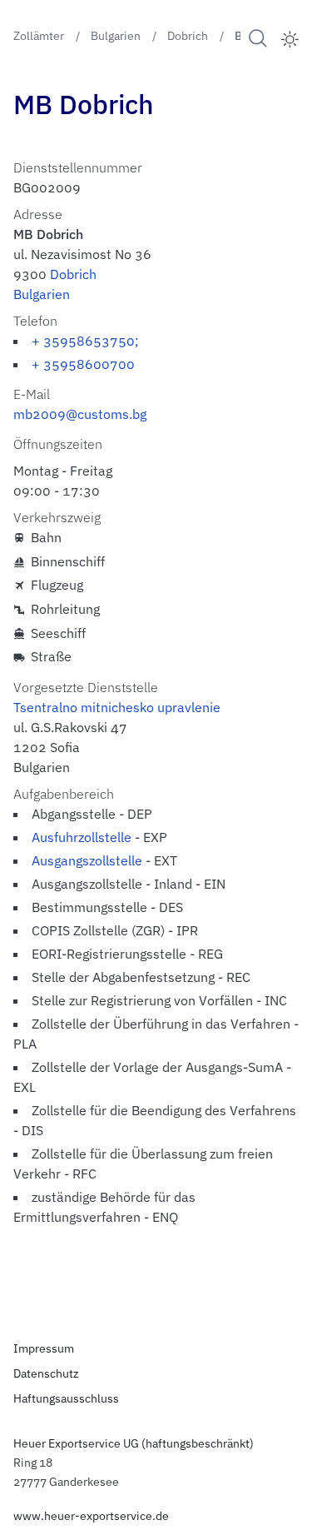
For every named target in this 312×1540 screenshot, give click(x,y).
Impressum (43, 1348)
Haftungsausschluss (66, 1398)
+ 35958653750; (85, 340)
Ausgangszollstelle (87, 860)
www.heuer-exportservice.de (91, 1515)
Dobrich (73, 274)
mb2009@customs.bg (79, 414)
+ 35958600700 (83, 364)
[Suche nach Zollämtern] (257, 38)
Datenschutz (46, 1373)
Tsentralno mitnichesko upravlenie (116, 707)
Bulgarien (41, 294)
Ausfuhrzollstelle (81, 837)
